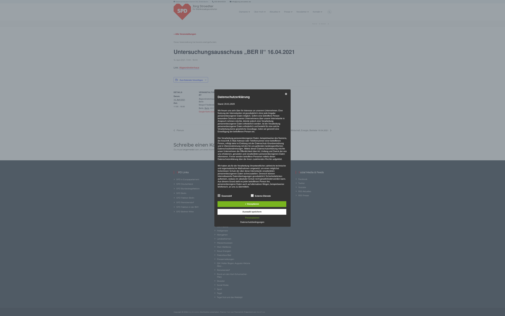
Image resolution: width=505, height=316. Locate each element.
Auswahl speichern (252, 212)
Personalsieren (252, 218)
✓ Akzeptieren (252, 204)
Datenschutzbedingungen (252, 222)
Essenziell (227, 196)
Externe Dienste (263, 196)
